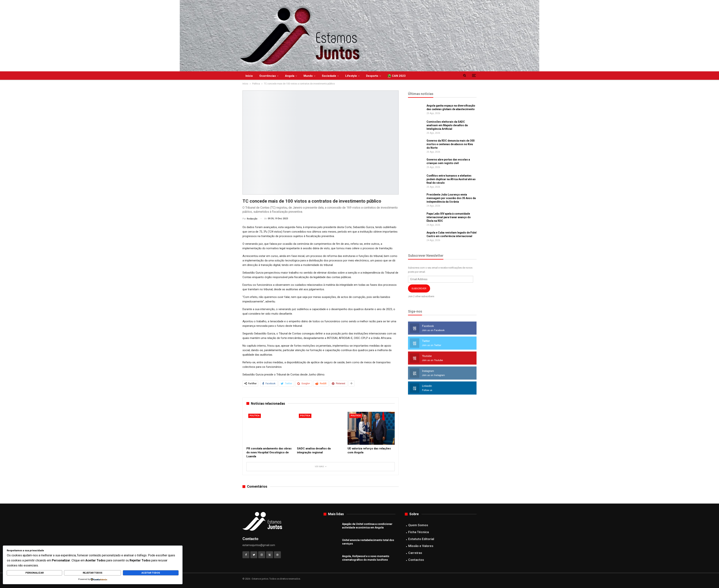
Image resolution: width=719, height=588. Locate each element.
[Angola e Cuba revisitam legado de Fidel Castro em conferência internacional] (416, 237)
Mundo (308, 76)
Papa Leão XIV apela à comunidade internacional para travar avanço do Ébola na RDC (449, 217)
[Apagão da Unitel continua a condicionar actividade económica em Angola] (332, 528)
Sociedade (329, 76)
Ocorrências (267, 76)
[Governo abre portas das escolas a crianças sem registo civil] (416, 164)
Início (249, 76)
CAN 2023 (398, 76)
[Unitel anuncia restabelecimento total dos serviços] (332, 544)
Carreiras (415, 553)
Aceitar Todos (150, 572)
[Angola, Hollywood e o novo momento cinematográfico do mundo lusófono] (332, 560)
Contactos (416, 560)
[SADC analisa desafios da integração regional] (320, 428)
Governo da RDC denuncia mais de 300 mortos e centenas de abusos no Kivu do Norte (450, 144)
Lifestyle (351, 76)
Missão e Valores (420, 546)
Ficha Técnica (418, 532)
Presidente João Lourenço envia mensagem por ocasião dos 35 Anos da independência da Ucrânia (451, 198)
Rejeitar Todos (92, 572)
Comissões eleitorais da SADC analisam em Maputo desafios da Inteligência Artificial (447, 125)
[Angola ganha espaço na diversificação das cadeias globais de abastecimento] (416, 110)
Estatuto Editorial (421, 539)
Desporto (372, 76)
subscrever (419, 288)
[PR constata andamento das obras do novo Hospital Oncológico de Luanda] (270, 428)
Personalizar (34, 572)
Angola (289, 76)
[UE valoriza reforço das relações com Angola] (371, 428)
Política (255, 415)
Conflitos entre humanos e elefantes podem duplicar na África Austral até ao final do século (451, 179)
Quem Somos (418, 525)
